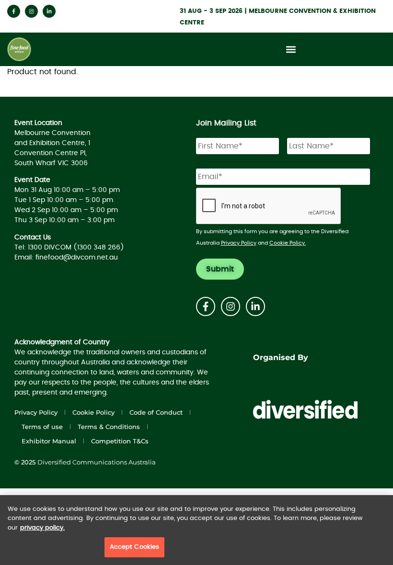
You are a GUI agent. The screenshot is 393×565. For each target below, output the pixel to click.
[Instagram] (31, 11)
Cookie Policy (93, 412)
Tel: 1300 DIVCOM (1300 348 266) (69, 247)
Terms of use (42, 426)
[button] (291, 49)
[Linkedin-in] (49, 11)
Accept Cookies (135, 547)
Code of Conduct (156, 412)
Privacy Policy (238, 243)
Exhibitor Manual (49, 441)
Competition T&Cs (120, 441)
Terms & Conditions (109, 426)
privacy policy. (42, 528)
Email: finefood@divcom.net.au (66, 257)
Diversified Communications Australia (96, 462)
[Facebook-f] (13, 11)
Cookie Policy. (287, 243)
